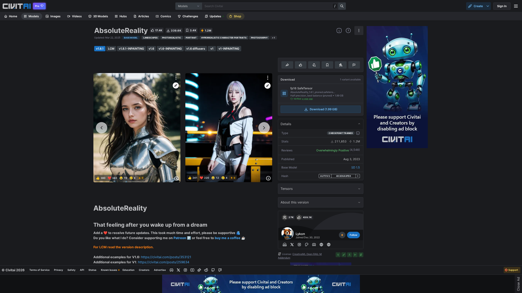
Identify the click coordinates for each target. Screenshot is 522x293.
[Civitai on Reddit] (206, 270)
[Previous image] (101, 127)
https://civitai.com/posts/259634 (163, 262)
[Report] (354, 65)
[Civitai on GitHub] (213, 270)
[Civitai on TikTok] (199, 270)
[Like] (300, 65)
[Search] (342, 6)
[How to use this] (358, 133)
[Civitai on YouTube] (192, 270)
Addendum (284, 257)
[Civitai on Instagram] (185, 270)
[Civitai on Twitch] (220, 270)
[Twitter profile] (292, 244)
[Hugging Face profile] (284, 244)
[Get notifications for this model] (314, 65)
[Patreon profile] (306, 244)
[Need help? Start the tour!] (348, 30)
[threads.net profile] (328, 244)
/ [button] (334, 6)
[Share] (287, 65)
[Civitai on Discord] (171, 270)
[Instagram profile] (299, 244)
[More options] (176, 77)
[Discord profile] (314, 244)
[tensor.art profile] (321, 244)
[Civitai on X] (178, 270)
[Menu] (516, 6)
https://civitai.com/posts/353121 (166, 257)
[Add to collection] (327, 65)
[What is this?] (339, 30)
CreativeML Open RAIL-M (307, 254)
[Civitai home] (16, 6)
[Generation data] (176, 178)
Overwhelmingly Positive (332, 150)
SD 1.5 (355, 167)
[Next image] (264, 127)
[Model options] (358, 30)
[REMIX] (176, 85)
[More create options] (488, 6)
